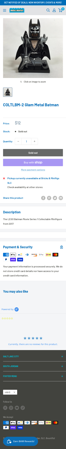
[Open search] (48, 10)
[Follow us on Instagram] (11, 408)
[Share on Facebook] (43, 198)
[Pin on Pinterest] (49, 198)
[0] (60, 10)
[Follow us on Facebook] (5, 408)
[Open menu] (4, 10)
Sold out (33, 152)
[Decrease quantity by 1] (18, 141)
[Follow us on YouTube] (17, 408)
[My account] (54, 10)
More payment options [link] (33, 169)
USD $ (7, 392)
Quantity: (8, 141)
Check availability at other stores (25, 187)
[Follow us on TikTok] (23, 408)
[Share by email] (61, 198)
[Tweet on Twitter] (55, 198)
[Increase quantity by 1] (34, 141)
